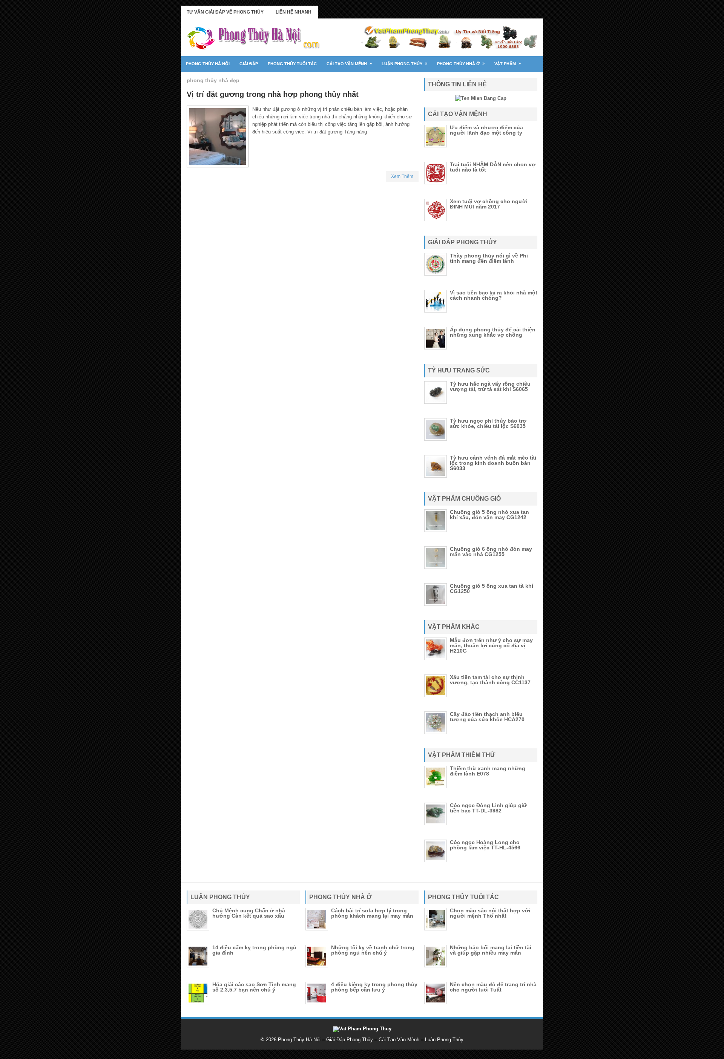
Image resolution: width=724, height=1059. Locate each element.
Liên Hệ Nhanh (293, 12)
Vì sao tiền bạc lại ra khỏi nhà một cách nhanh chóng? (493, 295)
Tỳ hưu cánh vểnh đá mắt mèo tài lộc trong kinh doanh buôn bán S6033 (493, 463)
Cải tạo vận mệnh (349, 63)
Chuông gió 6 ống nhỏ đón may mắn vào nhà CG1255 (491, 551)
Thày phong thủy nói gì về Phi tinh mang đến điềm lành (489, 258)
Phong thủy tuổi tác (292, 63)
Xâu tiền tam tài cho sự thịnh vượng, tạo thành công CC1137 (490, 679)
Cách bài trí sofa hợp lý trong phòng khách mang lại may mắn (372, 913)
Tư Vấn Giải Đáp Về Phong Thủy (225, 12)
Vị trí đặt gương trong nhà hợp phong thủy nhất (273, 94)
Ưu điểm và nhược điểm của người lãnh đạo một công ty (486, 130)
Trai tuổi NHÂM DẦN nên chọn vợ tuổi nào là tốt (492, 167)
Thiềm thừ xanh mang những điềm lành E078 (487, 771)
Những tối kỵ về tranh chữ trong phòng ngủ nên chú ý (372, 950)
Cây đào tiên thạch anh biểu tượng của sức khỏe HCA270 (487, 716)
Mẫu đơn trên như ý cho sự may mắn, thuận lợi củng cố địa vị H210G (491, 645)
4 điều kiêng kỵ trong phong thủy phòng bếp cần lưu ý (374, 987)
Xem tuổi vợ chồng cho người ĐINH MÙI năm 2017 (489, 204)
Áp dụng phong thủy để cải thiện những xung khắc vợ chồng (492, 332)
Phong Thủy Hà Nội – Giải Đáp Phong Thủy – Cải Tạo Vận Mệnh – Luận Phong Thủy (370, 1039)
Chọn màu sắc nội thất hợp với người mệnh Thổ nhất (490, 913)
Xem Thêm (402, 176)
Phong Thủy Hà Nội (208, 63)
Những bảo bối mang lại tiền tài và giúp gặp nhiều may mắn (490, 950)
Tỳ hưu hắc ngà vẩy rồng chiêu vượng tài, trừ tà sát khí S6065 (490, 386)
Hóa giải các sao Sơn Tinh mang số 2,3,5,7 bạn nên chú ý (254, 987)
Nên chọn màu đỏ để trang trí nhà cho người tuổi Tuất (493, 987)
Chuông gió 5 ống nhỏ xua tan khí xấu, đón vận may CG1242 (489, 514)
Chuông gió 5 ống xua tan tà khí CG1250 (491, 588)
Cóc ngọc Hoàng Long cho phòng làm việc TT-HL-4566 (485, 845)
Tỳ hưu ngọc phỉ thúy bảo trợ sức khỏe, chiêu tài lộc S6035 (488, 423)
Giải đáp (248, 63)
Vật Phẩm (507, 63)
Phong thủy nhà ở (461, 63)
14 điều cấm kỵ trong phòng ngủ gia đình (254, 950)
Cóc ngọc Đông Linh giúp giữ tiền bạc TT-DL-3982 (488, 808)
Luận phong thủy (404, 63)
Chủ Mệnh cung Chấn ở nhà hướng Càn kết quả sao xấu (248, 913)
